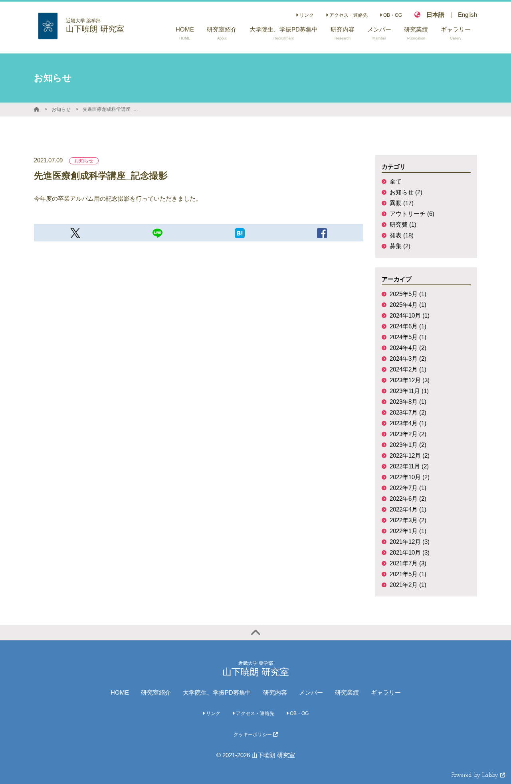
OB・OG (392, 15)
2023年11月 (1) (409, 390)
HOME (120, 692)
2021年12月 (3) (410, 541)
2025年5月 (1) (408, 293)
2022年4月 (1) (408, 509)
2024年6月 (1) (408, 326)
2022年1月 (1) (408, 530)
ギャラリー (386, 692)
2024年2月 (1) (408, 369)
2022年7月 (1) (408, 487)
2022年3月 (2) (408, 520)
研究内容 (275, 692)
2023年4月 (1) (408, 423)
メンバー (311, 692)
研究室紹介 (156, 692)
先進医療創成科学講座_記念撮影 (113, 109)
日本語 (435, 14)
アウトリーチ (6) (412, 213)
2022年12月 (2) (410, 455)
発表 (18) (402, 235)
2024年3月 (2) (408, 358)
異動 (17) (402, 202)
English (467, 14)
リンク (306, 15)
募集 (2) (400, 246)
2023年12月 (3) (410, 380)
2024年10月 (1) (410, 315)
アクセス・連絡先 (348, 15)
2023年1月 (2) (408, 444)
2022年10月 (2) (410, 477)
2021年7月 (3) (408, 563)
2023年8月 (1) (408, 401)
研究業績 (347, 692)
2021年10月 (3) (410, 552)
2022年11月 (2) (409, 466)
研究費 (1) (403, 224)
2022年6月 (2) (408, 498)
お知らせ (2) (406, 192)
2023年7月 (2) (408, 412)
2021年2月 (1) (408, 584)
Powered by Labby (476, 775)
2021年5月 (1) (408, 574)
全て (396, 181)
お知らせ (61, 109)
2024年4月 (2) (408, 347)
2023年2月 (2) (408, 434)
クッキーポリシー (253, 734)
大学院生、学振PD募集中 (217, 692)
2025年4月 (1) (408, 304)
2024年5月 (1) (408, 337)
